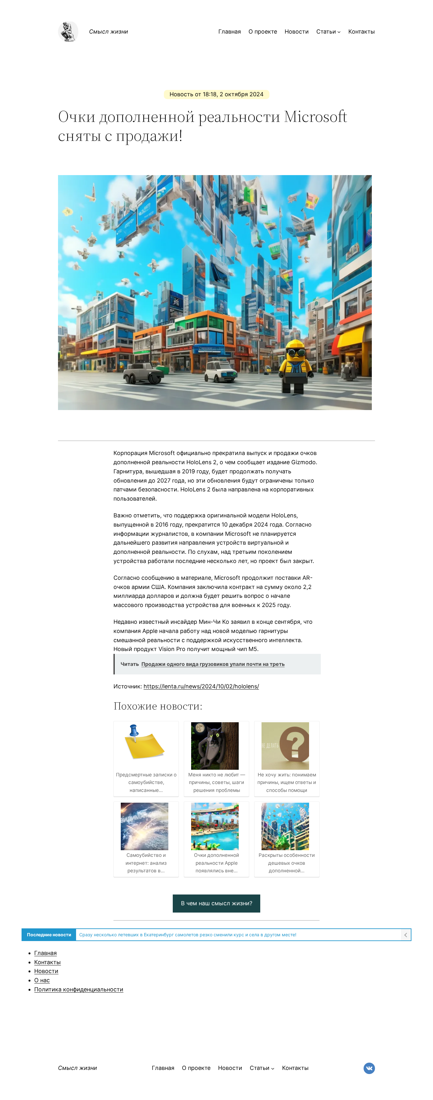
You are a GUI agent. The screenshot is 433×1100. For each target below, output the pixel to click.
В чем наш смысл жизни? (216, 903)
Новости (46, 971)
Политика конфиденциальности (78, 989)
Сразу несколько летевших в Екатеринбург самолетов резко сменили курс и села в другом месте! (187, 934)
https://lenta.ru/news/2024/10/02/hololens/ (201, 686)
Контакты (47, 962)
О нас (42, 980)
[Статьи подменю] (339, 32)
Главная (45, 953)
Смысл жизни (108, 31)
